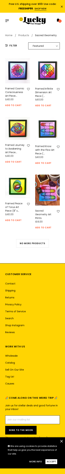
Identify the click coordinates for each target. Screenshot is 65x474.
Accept (51, 461)
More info (35, 461)
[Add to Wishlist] (28, 89)
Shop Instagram (14, 325)
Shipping (10, 290)
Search (9, 318)
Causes (9, 383)
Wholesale (11, 355)
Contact (10, 283)
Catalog (10, 362)
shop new (40, 8)
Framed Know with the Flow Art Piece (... (45, 149)
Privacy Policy (13, 304)
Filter (13, 45)
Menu (8, 21)
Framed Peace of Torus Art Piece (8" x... (14, 207)
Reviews (10, 332)
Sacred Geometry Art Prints (43, 214)
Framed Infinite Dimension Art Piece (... (44, 92)
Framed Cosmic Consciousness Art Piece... (14, 92)
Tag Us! (9, 376)
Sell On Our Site (14, 369)
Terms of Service (15, 311)
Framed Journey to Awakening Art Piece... (14, 148)
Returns (9, 297)
